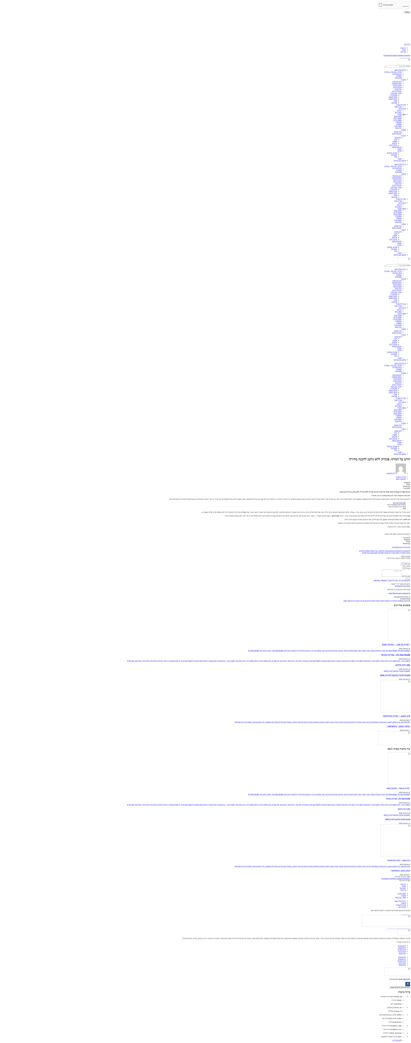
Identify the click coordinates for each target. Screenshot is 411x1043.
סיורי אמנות (398, 132)
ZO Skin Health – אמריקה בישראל (395, 655)
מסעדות (399, 76)
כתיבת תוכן (402, 951)
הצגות (400, 159)
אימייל (408, 568)
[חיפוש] (385, 66)
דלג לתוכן (407, 44)
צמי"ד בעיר (398, 107)
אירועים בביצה (397, 147)
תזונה (395, 101)
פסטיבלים (398, 78)
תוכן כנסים (402, 953)
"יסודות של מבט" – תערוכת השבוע (396, 644)
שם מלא (407, 564)
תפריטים (394, 103)
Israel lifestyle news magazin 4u (399, 593)
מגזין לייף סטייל (401, 105)
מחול (395, 157)
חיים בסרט (398, 137)
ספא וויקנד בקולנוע (402, 665)
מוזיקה (399, 151)
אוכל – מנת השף (396, 93)
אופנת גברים (397, 120)
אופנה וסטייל (402, 114)
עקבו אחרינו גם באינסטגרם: (401, 547)
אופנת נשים (398, 116)
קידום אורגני (402, 946)
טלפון (408, 566)
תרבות (404, 135)
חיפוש (408, 66)
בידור (395, 139)
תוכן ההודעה (405, 576)
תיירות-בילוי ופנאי (400, 70)
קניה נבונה (398, 89)
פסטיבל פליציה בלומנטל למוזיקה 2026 (395, 675)
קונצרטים (394, 155)
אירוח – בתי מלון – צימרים (393, 72)
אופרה (399, 149)
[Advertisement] (346, 28)
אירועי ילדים (393, 145)
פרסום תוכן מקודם (400, 160)
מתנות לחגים (397, 85)
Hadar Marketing (404, 979)
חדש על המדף (397, 81)
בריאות (399, 110)
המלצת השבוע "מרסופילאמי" (398, 726)
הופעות (395, 141)
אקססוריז (398, 122)
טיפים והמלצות (397, 83)
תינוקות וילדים (397, 91)
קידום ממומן (402, 948)
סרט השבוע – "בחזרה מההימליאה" (396, 716)
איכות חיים (402, 108)
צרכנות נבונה (397, 87)
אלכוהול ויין (393, 95)
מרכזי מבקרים (397, 74)
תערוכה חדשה (397, 133)
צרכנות (403, 80)
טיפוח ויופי (398, 112)
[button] (205, 482)
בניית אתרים (402, 949)
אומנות (403, 130)
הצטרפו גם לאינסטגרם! (402, 586)
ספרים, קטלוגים (392, 153)
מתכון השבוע (393, 97)
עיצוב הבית (398, 126)
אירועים (394, 143)
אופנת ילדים (398, 118)
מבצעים (399, 124)
